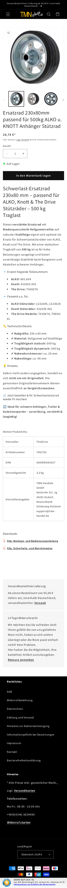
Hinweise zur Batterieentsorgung (28, 726)
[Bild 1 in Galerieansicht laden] (16, 98)
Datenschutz (15, 709)
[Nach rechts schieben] (63, 100)
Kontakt (12, 752)
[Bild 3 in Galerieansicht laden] (50, 98)
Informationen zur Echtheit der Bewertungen (34, 884)
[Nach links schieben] (4, 100)
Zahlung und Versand (20, 717)
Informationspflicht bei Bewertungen (30, 734)
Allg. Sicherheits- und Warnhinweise (29, 548)
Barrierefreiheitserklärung (24, 760)
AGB (9, 691)
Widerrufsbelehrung (19, 700)
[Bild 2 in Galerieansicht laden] (33, 98)
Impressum (14, 743)
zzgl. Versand (22, 139)
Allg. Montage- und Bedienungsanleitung (32, 541)
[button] (8, 14)
